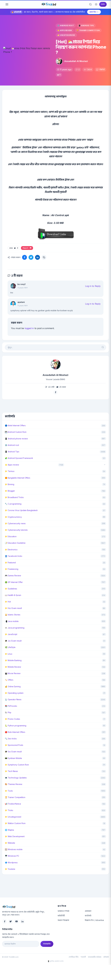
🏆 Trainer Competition (88, 30)
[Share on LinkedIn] (37, 257)
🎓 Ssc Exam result (13, 751)
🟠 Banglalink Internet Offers (17, 478)
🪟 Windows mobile (13, 849)
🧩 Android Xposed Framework (19, 458)
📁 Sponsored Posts (14, 745)
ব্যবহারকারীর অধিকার (94, 957)
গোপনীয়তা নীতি (74, 957)
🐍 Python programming (15, 725)
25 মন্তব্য (62, 387)
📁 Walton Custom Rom (15, 823)
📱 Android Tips (86, 25)
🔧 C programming (13, 504)
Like (13, 248)
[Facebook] (4, 921)
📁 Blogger (10, 491)
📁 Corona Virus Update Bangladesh (21, 510)
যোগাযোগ (88, 911)
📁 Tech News (11, 771)
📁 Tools (9, 791)
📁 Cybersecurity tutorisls (16, 530)
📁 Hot (8, 601)
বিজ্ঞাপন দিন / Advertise (94, 920)
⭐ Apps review (64, 30)
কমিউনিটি (61, 915)
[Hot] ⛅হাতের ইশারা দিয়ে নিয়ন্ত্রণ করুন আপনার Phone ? (81, 47)
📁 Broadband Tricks (14, 497)
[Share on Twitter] (31, 257)
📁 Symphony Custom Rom (17, 765)
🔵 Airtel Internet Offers (15, 425)
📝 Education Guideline (15, 543)
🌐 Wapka (9, 830)
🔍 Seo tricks (11, 738)
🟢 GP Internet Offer (14, 582)
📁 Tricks (9, 810)
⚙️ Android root (65, 25)
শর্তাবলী (83, 957)
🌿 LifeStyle (10, 647)
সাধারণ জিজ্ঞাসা (63, 920)
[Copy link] (44, 257)
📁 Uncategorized (66, 35)
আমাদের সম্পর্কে (63, 911)
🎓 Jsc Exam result (13, 641)
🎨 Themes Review (13, 784)
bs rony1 (21, 284)
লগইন (103, 4)
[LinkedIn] (22, 921)
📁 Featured (10, 562)
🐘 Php (8, 712)
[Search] (90, 4)
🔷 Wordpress (11, 862)
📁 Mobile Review (13, 667)
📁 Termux (9, 471)
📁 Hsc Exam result (13, 608)
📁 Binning (9, 484)
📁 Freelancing (11, 569)
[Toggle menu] (6, 4)
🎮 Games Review (13, 575)
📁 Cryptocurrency (13, 517)
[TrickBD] (27, 907)
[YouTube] (16, 921)
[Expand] (104, 465)
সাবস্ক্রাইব (47, 944)
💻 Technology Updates (16, 778)
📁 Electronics (11, 549)
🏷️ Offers (9, 680)
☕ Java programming (14, 628)
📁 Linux (8, 654)
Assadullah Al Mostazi (76, 61)
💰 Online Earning (13, 686)
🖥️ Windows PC (12, 856)
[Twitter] (10, 921)
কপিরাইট (106, 957)
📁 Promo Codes (12, 719)
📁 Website (10, 843)
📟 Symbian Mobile (13, 758)
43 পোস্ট (51, 387)
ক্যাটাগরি (88, 915)
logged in (29, 328)
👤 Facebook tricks (13, 556)
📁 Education (11, 536)
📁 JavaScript (11, 634)
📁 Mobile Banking (13, 660)
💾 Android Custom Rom (15, 432)
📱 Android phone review (16, 438)
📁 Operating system (14, 693)
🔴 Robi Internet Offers (15, 732)
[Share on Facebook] (24, 257)
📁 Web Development (15, 836)
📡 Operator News (13, 699)
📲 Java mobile (12, 621)
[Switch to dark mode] (96, 4)
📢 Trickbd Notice (13, 804)
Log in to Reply (93, 286)
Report (26, 248)
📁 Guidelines (11, 588)
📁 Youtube (10, 869)
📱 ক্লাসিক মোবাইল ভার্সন (55, 961)
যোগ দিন (92, 12)
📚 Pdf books (11, 706)
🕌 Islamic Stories (12, 614)
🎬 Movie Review (12, 673)
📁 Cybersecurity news (15, 523)
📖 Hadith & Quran (13, 595)
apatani (21, 302)
